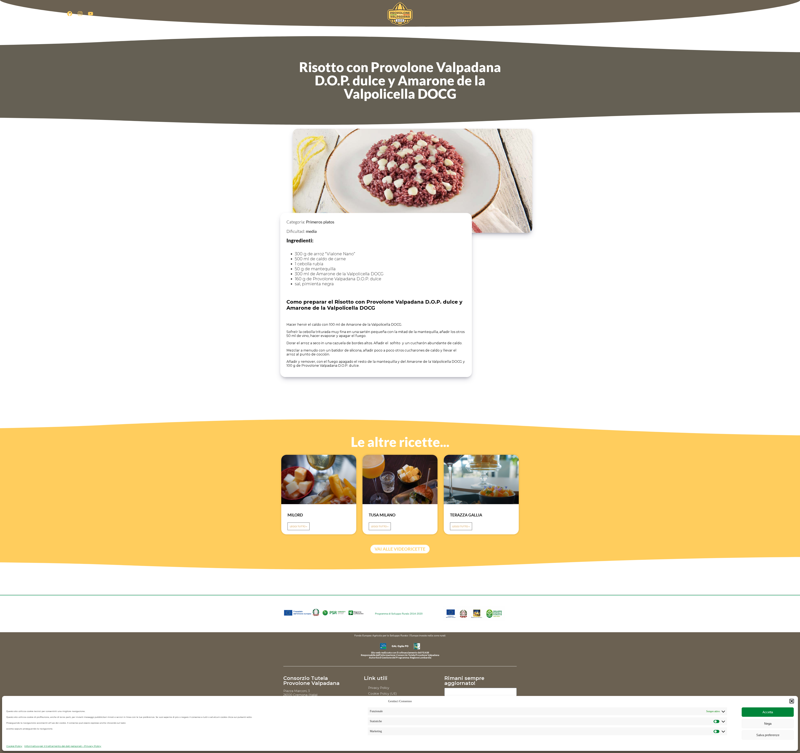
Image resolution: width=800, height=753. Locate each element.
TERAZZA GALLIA (466, 514)
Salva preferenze (767, 735)
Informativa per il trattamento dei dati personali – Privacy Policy (62, 746)
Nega (767, 723)
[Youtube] (90, 13)
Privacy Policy (378, 688)
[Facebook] (69, 13)
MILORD (295, 514)
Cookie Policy (14, 746)
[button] (792, 701)
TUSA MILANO (382, 514)
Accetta (767, 712)
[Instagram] (80, 13)
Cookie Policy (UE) (382, 694)
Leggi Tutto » (298, 526)
